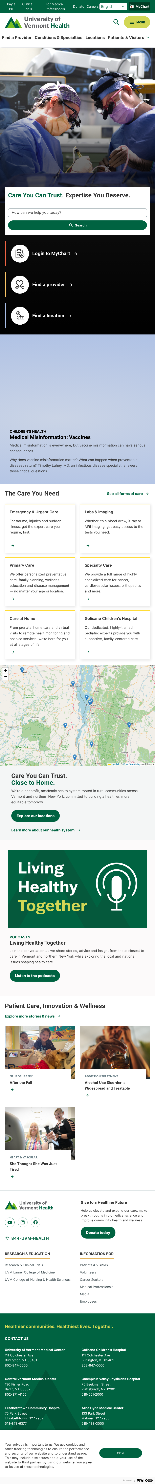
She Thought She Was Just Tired (33, 1167)
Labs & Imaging (99, 512)
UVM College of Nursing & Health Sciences (37, 1280)
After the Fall (21, 1083)
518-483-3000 (93, 1423)
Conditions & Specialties (58, 37)
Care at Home (22, 618)
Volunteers (88, 1272)
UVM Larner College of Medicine (30, 1272)
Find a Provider (16, 37)
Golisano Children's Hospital (111, 618)
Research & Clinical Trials (24, 1265)
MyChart (142, 6)
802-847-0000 (16, 1365)
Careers (92, 6)
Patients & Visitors (126, 37)
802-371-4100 (15, 1394)
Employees (88, 1301)
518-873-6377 (16, 1423)
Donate (78, 6)
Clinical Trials (27, 6)
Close (120, 1453)
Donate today (98, 1232)
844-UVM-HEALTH (30, 1238)
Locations (95, 37)
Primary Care (22, 565)
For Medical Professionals (54, 6)
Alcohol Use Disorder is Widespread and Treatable (107, 1086)
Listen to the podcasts (35, 976)
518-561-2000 (92, 1394)
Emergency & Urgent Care (34, 512)
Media (84, 1294)
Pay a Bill (11, 6)
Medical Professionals (96, 1287)
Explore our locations (35, 816)
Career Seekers (91, 1280)
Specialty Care (98, 565)
